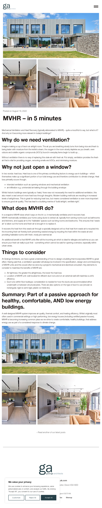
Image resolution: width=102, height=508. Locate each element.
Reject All (32, 498)
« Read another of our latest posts (51, 432)
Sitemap (69, 498)
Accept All (48, 498)
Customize (16, 498)
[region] (32, 490)
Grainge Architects (9, 6)
